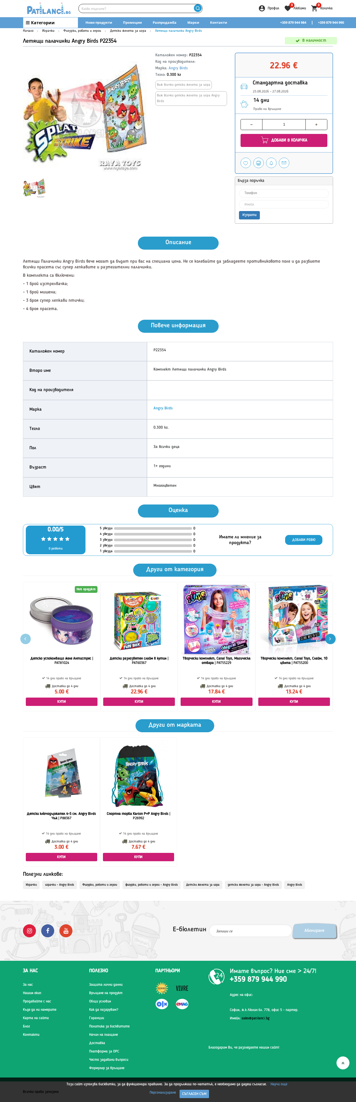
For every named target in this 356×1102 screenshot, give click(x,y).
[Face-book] (47, 931)
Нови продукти (98, 22)
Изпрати (249, 215)
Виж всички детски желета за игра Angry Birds (188, 98)
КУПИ (61, 702)
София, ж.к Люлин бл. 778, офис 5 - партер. (264, 1010)
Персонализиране (163, 1092)
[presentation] (330, 639)
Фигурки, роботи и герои (82, 31)
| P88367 (61, 816)
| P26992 (138, 816)
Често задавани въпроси (108, 1060)
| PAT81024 (61, 661)
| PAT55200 (294, 661)
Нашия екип (32, 993)
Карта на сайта (36, 1018)
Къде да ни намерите (39, 1010)
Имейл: (249, 1018)
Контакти (218, 22)
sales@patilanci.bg (255, 1018)
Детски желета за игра (128, 31)
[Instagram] (29, 931)
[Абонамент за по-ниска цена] (271, 163)
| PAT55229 (216, 661)
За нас (28, 985)
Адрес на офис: (241, 995)
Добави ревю (303, 540)
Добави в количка (288, 140)
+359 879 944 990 (331, 22)
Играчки (48, 31)
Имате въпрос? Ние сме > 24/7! (273, 971)
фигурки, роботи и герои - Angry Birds (151, 884)
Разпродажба (164, 22)
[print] (258, 163)
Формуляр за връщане (106, 1068)
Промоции (132, 22)
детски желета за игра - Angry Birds (253, 884)
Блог (26, 1026)
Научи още (279, 1084)
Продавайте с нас (37, 1001)
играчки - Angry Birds (59, 884)
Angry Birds (178, 68)
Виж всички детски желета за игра (183, 85)
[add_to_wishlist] (246, 163)
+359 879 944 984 (293, 22)
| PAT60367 (139, 661)
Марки (193, 22)
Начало (28, 31)
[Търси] (197, 8)
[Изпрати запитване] (284, 163)
